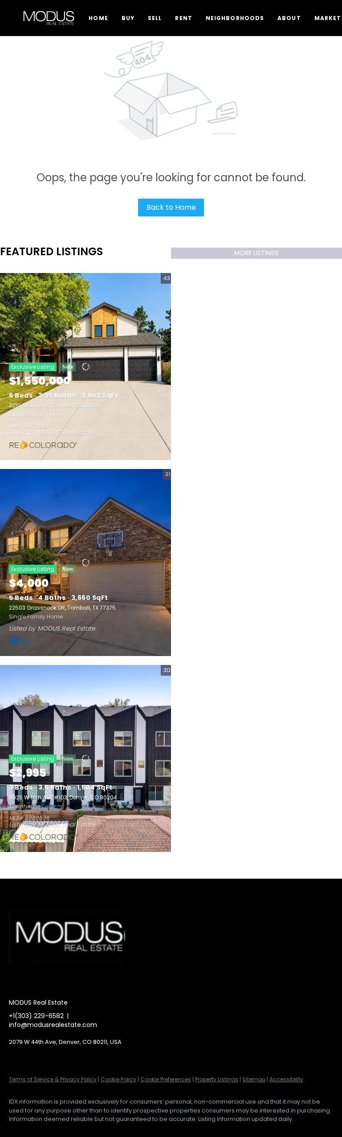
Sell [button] (155, 18)
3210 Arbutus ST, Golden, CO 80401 (55, 405)
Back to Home (171, 207)
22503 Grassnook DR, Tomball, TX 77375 (62, 607)
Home (98, 18)
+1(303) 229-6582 (36, 1015)
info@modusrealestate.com (53, 1024)
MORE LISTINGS (256, 253)
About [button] (289, 18)
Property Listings (216, 1079)
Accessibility (286, 1079)
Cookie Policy (118, 1079)
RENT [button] (183, 18)
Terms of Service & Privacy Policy (53, 1079)
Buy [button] (128, 18)
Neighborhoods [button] (235, 18)
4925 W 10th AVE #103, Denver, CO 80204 (63, 797)
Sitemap (253, 1079)
